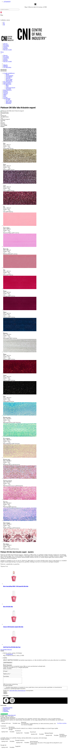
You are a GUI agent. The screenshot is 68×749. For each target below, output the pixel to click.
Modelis (3, 123)
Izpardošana (6, 98)
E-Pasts (5, 671)
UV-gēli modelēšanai (9, 73)
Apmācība (6, 46)
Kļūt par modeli (7, 49)
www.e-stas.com (11, 715)
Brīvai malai (9, 79)
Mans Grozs (6, 709)
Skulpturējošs (9, 75)
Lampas (5, 93)
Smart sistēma (7, 82)
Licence (5, 47)
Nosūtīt (5, 691)
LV (3, 22)
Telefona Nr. (7, 674)
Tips (2, 118)
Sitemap (5, 710)
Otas (4, 96)
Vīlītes (4, 94)
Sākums (5, 43)
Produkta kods (5, 113)
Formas (5, 97)
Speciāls (8, 78)
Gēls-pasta (9, 102)
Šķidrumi (5, 92)
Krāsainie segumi (10, 87)
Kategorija (3, 115)
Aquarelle (8, 88)
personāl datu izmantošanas (17, 690)
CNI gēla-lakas (7, 84)
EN (4, 24)
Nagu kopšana (7, 90)
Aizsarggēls (9, 80)
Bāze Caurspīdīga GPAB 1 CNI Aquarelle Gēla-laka (15, 586)
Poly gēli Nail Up (7, 81)
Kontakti (5, 48)
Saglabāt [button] (17, 746)
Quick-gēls (9, 100)
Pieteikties (6, 711)
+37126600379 (7, 1)
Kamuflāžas (9, 76)
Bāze (7, 85)
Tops (7, 86)
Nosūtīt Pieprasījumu (8, 662)
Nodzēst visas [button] (16, 723)
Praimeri (5, 91)
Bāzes (7, 74)
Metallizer (8, 103)
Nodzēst (5, 693)
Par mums (6, 45)
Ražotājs (3, 120)
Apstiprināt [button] (5, 728)
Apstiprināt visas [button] (6, 723)
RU (4, 23)
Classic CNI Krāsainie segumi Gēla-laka (13, 627)
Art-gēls (8, 99)
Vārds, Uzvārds (7, 668)
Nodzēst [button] (12, 731)
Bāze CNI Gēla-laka (8, 606)
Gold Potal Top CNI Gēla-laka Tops (11, 647)
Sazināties (6, 676)
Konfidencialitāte (8, 685)
